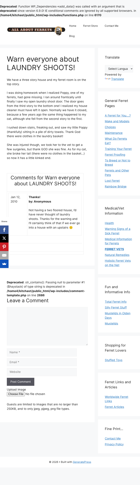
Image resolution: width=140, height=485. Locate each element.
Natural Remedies (117, 255)
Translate (117, 79)
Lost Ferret (112, 180)
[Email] (4, 255)
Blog (72, 36)
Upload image (16, 389)
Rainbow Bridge (116, 186)
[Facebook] (4, 229)
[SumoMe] (4, 264)
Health (109, 223)
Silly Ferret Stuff (116, 307)
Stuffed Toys (113, 360)
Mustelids (111, 323)
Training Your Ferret (118, 149)
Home (72, 25)
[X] (4, 238)
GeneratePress (82, 462)
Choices (110, 127)
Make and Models (117, 121)
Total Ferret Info (116, 301)
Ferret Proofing (115, 154)
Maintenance (114, 133)
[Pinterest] (4, 246)
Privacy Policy (114, 444)
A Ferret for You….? (118, 115)
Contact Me (111, 25)
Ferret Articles (114, 407)
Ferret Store (90, 25)
